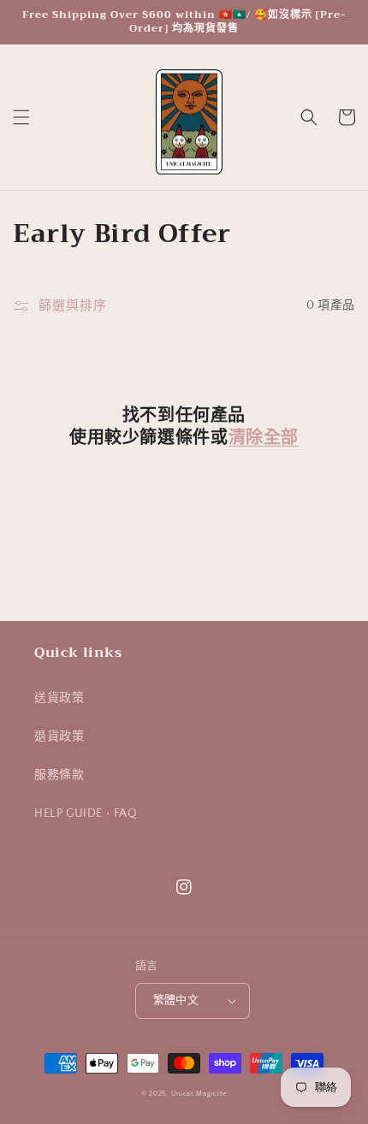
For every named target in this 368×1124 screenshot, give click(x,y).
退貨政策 (59, 736)
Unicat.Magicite (199, 1093)
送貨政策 (59, 698)
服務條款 (59, 775)
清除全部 (264, 438)
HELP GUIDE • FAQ (86, 813)
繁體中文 (176, 1000)
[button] (21, 117)
